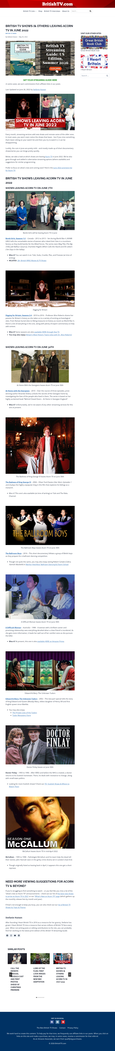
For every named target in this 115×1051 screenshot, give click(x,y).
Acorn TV (48, 156)
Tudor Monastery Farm (21, 715)
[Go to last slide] (10, 974)
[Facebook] (52, 1022)
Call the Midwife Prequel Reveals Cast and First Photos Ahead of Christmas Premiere (17, 979)
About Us (65, 11)
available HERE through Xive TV (46, 332)
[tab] (36, 997)
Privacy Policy (73, 1028)
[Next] (69, 974)
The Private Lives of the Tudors (24, 713)
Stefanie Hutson (12, 37)
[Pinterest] (63, 1022)
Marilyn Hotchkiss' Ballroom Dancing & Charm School (47, 564)
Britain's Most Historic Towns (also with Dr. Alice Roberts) (49, 335)
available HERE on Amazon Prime (50, 641)
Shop (40, 11)
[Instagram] (57, 1022)
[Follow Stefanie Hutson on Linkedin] (19, 935)
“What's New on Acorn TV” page (47, 896)
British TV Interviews (52, 11)
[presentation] (17, 958)
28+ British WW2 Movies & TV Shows (31, 260)
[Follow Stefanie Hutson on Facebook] (7, 935)
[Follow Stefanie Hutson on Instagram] (11, 935)
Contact (62, 1028)
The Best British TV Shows (47, 1028)
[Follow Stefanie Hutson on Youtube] (15, 935)
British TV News (11, 33)
